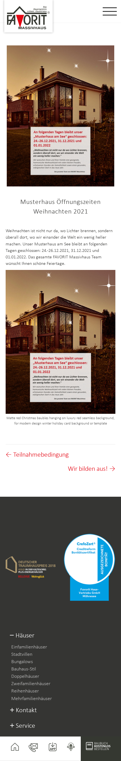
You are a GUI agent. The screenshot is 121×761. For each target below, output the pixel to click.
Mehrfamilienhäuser (31, 698)
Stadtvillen (21, 654)
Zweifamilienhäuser (30, 684)
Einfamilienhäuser (29, 647)
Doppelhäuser (25, 676)
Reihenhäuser (25, 691)
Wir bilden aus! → (91, 469)
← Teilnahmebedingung (37, 455)
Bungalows (22, 662)
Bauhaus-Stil (23, 669)
